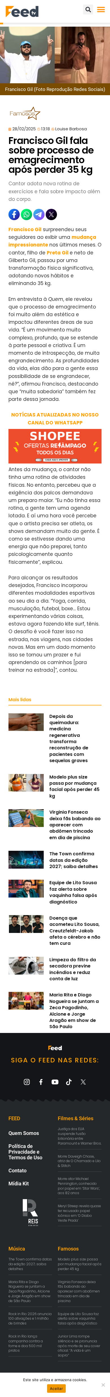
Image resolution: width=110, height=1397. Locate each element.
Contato (17, 1170)
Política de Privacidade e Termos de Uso (25, 1151)
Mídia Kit (18, 1184)
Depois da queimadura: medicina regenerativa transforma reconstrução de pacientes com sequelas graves (68, 738)
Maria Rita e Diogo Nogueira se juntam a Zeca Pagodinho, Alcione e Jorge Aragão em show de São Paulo (74, 1011)
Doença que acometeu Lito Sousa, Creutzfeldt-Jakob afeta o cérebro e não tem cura (74, 931)
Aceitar (56, 1388)
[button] (100, 9)
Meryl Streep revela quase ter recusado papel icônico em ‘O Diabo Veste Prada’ (79, 1212)
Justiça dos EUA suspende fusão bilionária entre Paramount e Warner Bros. (80, 1135)
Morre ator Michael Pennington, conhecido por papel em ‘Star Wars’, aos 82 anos (79, 1185)
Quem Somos (23, 1133)
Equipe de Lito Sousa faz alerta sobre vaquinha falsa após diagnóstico (73, 892)
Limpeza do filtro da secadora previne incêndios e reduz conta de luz (72, 969)
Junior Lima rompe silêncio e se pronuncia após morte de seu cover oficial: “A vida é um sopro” (79, 1346)
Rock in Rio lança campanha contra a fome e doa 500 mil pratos (25, 1343)
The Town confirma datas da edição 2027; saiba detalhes (73, 860)
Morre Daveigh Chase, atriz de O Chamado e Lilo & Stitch (79, 1161)
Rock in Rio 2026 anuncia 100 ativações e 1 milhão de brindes (30, 1318)
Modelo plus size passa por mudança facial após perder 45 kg (74, 786)
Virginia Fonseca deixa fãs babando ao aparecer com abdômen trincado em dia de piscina (75, 825)
